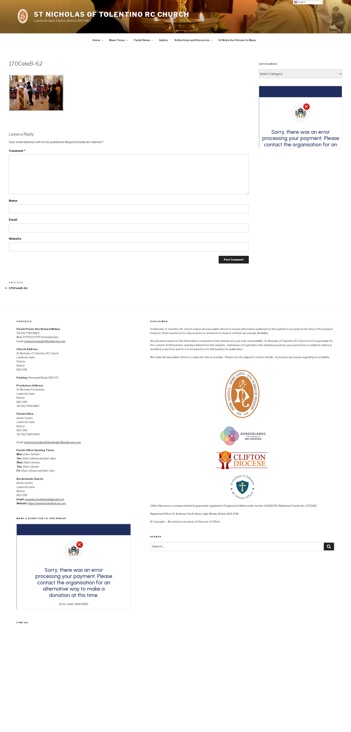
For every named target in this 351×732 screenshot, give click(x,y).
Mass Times (117, 40)
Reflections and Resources (192, 40)
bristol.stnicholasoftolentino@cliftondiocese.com (52, 442)
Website (15, 238)
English (301, 2)
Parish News (142, 40)
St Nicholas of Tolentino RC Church (111, 14)
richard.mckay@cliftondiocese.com (44, 341)
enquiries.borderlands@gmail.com (44, 499)
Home (96, 40)
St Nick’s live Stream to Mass (237, 40)
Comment (17, 151)
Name (13, 200)
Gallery (163, 40)
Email (13, 219)
